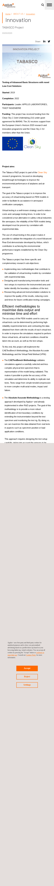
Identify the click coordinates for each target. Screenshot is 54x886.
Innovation (30, 14)
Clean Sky (42, 172)
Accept (27, 668)
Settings (27, 685)
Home (7, 14)
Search (42, 5)
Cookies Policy (31, 655)
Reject (27, 676)
